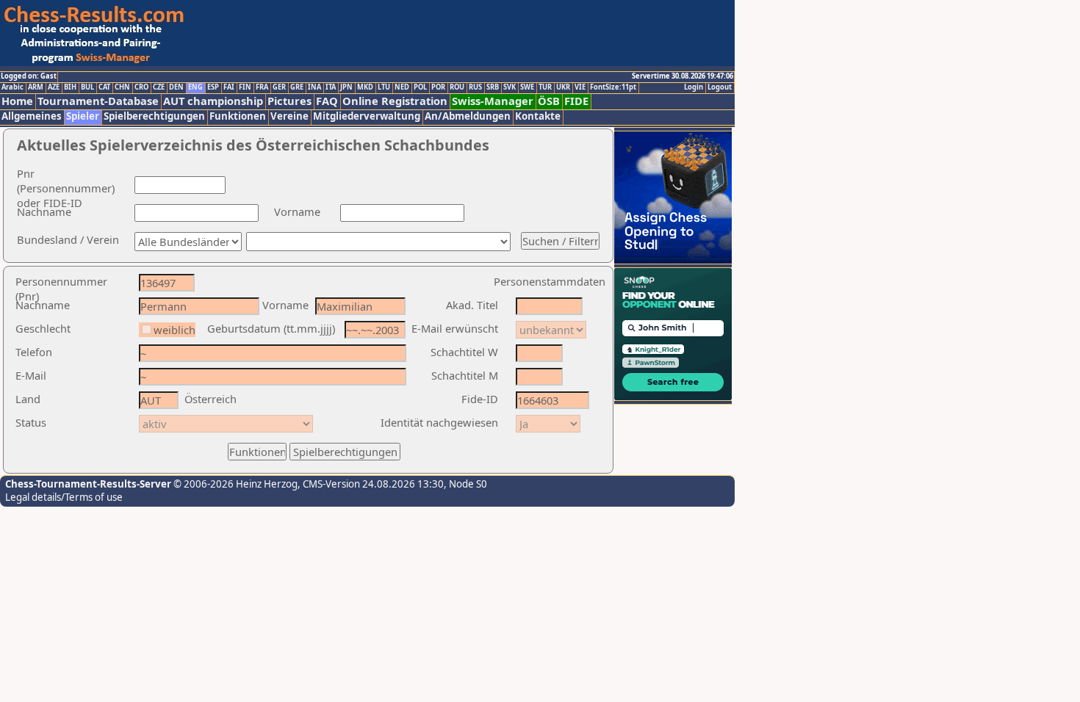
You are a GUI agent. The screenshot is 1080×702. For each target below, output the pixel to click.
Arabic (12, 87)
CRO (141, 87)
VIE (580, 87)
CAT (104, 87)
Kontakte (538, 116)
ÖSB (549, 101)
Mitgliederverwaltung (366, 116)
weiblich (174, 329)
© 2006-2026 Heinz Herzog (234, 484)
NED (402, 87)
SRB (492, 87)
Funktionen (237, 116)
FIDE (576, 101)
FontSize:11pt (613, 87)
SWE (527, 87)
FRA (262, 87)
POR (438, 87)
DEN (176, 87)
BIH (70, 87)
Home (17, 101)
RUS (475, 87)
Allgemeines (31, 116)
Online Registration (394, 101)
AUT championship (213, 101)
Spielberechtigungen (154, 116)
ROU (457, 87)
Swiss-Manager (492, 101)
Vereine (289, 116)
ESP (213, 87)
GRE (296, 87)
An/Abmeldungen (468, 116)
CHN (122, 87)
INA (314, 87)
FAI (228, 87)
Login (693, 87)
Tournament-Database (98, 101)
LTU (384, 87)
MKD (365, 87)
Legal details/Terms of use (64, 497)
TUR (545, 87)
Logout (720, 87)
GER (279, 87)
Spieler (82, 116)
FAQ (327, 101)
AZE (54, 87)
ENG (195, 87)
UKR (563, 87)
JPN (346, 87)
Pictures (289, 101)
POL (420, 87)
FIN (245, 87)
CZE (159, 87)
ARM (35, 87)
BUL (87, 87)
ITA (330, 87)
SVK (509, 87)
